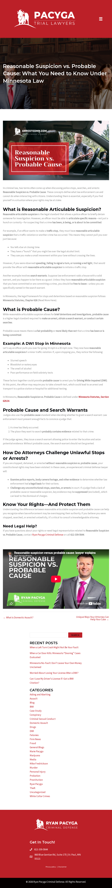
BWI (32, 706)
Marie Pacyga (36, 751)
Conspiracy (35, 714)
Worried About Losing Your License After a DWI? (54, 672)
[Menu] (100, 18)
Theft (32, 788)
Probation (35, 775)
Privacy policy (51, 867)
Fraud (33, 743)
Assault (33, 698)
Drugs (33, 727)
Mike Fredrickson (39, 763)
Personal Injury (38, 771)
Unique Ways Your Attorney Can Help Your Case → (92, 618)
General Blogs (37, 747)
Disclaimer (62, 867)
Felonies (34, 735)
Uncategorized (38, 792)
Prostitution (36, 779)
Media (33, 759)
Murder (34, 767)
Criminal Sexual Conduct (43, 718)
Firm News (35, 739)
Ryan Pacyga (36, 784)
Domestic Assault (39, 723)
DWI (32, 731)
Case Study (36, 710)
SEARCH (75, 635)
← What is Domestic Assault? (18, 617)
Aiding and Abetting (40, 694)
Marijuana (35, 755)
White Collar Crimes (40, 796)
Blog (32, 702)
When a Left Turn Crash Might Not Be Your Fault (54, 647)
